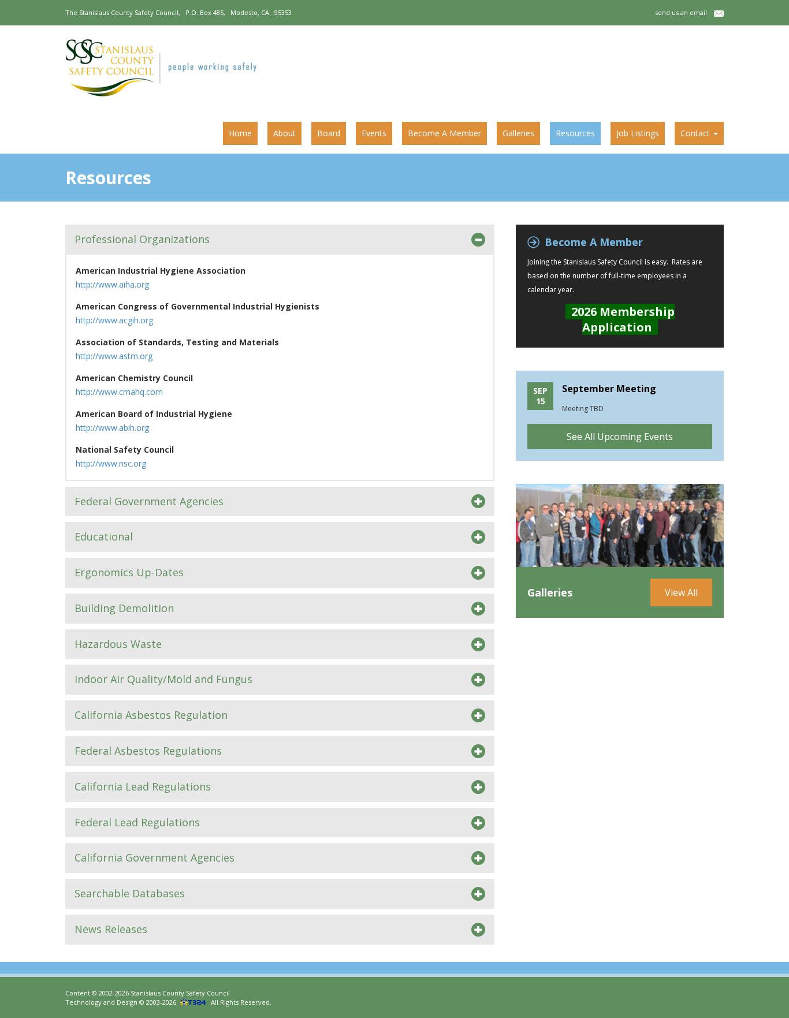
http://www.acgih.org (114, 320)
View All (681, 592)
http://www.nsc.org (111, 463)
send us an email (684, 12)
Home (240, 133)
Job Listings (637, 133)
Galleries (518, 133)
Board (328, 133)
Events (374, 133)
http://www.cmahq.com (119, 391)
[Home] (165, 67)
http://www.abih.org (112, 427)
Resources (575, 133)
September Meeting (609, 388)
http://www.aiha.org (112, 284)
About (284, 133)
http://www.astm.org (114, 355)
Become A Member (444, 133)
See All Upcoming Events (620, 436)
